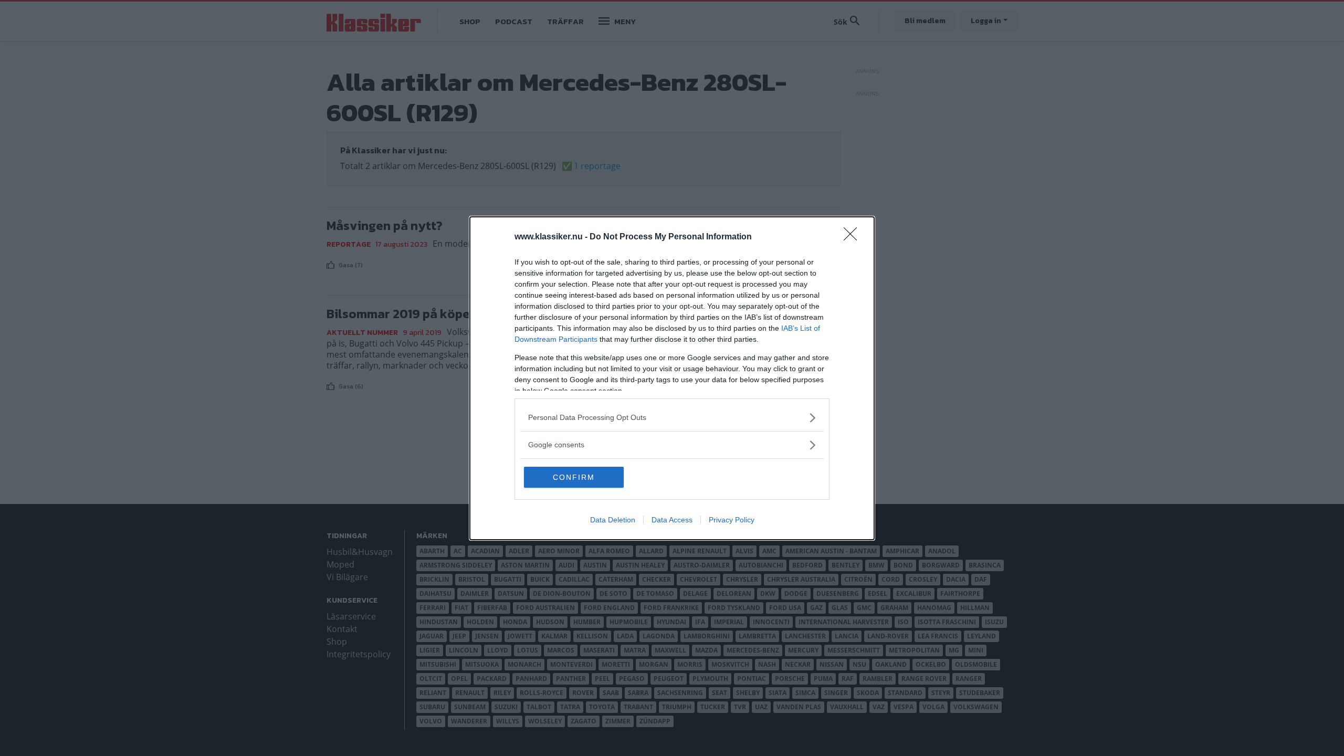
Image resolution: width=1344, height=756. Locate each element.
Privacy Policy (731, 520)
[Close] (854, 237)
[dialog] (672, 378)
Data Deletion (612, 520)
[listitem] (672, 417)
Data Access (672, 520)
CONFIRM (574, 477)
